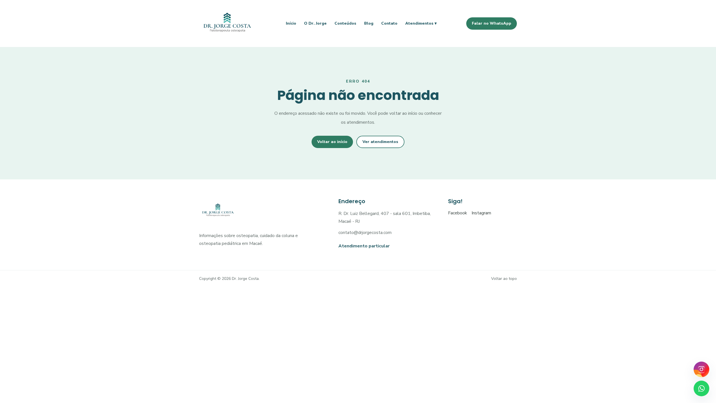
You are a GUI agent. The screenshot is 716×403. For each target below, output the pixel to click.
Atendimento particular (364, 246)
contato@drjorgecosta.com (365, 232)
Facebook (457, 213)
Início (291, 23)
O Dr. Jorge (315, 23)
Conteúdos (345, 23)
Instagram (481, 213)
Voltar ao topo (504, 278)
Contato (389, 23)
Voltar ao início (332, 141)
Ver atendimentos (380, 141)
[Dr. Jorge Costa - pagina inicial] (227, 23)
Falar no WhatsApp (491, 23)
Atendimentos (421, 23)
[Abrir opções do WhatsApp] (701, 388)
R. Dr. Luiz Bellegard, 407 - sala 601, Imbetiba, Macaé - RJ (384, 217)
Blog (368, 23)
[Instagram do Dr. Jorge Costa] (701, 369)
